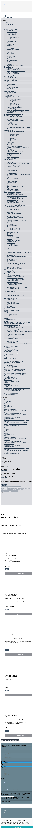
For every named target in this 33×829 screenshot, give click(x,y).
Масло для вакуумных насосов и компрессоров (17, 322)
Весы (8, 227)
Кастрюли (10, 236)
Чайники (9, 143)
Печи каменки (8, 309)
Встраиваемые (11, 255)
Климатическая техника (10, 298)
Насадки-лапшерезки (16, 209)
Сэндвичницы (11, 59)
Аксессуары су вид (12, 87)
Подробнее (4, 470)
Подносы (9, 247)
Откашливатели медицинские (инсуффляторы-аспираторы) (15, 121)
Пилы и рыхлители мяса (14, 213)
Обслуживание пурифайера (11, 75)
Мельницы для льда (13, 79)
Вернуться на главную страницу (10, 740)
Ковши (9, 233)
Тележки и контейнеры (13, 267)
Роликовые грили (12, 184)
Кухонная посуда (12, 241)
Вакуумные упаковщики (10, 80)
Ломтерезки (10, 48)
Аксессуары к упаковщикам (14, 81)
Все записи (4, 485)
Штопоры (9, 95)
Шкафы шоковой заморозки (14, 204)
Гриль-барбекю (14, 38)
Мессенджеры (4, 779)
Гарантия (6, 402)
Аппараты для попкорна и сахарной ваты (18, 163)
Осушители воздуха (12, 304)
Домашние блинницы (13, 41)
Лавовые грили (11, 175)
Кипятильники (11, 138)
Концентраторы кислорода (14, 99)
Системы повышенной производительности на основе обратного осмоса (17, 340)
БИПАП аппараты (15, 126)
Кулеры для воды (9, 274)
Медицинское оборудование (12, 115)
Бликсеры (10, 212)
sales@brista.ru (8, 757)
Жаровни (9, 239)
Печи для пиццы (11, 182)
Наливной (13, 139)
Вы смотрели (9, 24)
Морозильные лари (12, 200)
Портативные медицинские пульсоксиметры (14, 108)
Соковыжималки (11, 150)
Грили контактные (15, 37)
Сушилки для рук (12, 259)
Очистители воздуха (13, 303)
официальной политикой (7, 796)
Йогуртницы (10, 45)
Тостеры (12, 36)
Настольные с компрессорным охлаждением (15, 296)
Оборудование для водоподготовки (14, 270)
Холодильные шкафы (13, 193)
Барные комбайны (12, 32)
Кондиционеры (11, 300)
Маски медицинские (12, 119)
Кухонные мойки (11, 260)
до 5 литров (13, 102)
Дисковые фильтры (12, 338)
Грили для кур (11, 169)
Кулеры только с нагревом (14, 286)
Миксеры (9, 154)
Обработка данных (9, 775)
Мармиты (9, 177)
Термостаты (10, 85)
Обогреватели (11, 302)
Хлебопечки (10, 64)
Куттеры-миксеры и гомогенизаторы (17, 214)
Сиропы (6, 321)
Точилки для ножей (12, 60)
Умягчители (10, 271)
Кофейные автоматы (16, 134)
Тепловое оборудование (10, 161)
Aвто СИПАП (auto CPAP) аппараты (20, 127)
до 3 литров (13, 100)
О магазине (7, 403)
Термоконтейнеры (12, 188)
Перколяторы (11, 142)
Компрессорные (11, 92)
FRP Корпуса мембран (13, 335)
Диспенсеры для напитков (14, 146)
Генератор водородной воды (12, 89)
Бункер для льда (11, 77)
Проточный (13, 141)
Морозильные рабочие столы (15, 201)
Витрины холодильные (13, 197)
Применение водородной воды (12, 413)
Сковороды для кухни (13, 237)
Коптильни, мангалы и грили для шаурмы (18, 174)
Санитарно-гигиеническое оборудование (15, 256)
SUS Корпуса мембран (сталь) (15, 334)
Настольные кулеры (9, 291)
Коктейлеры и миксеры (13, 106)
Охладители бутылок (13, 157)
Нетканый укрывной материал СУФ (17, 343)
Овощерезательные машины (15, 217)
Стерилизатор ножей (13, 264)
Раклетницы (13, 40)
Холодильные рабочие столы (15, 194)
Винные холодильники (10, 91)
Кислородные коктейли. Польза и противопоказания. (13, 418)
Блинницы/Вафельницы (13, 166)
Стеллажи (10, 290)
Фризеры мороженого (13, 158)
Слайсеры (10, 222)
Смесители (10, 261)
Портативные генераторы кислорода (14, 114)
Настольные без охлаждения (15, 294)
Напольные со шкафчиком (14, 283)
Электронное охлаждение (14, 280)
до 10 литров (13, 103)
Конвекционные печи (13, 173)
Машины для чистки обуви (14, 268)
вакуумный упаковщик (12, 489)
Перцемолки (10, 44)
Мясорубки (10, 224)
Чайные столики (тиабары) (14, 275)
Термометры (10, 128)
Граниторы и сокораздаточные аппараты (18, 147)
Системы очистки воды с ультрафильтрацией (14, 329)
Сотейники (10, 235)
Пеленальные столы (13, 313)
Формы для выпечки (12, 232)
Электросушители (12, 307)
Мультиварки (10, 50)
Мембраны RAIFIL (12, 326)
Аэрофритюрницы (12, 30)
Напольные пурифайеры (14, 68)
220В (2, 487)
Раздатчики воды (12, 284)
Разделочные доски (12, 245)
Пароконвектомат (12, 181)
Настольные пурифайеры (14, 69)
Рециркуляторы (11, 123)
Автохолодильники (9, 159)
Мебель (6, 311)
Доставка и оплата (9, 399)
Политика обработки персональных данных (16, 422)
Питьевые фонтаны (12, 72)
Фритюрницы (10, 63)
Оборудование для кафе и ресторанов (14, 205)
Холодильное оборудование (12, 192)
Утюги (8, 61)
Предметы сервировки (13, 240)
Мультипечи (10, 52)
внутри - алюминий (13, 491)
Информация (7, 401)
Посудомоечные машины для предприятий (19, 252)
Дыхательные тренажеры (14, 98)
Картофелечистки (12, 225)
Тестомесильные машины (14, 206)
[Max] (4, 782)
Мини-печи (10, 54)
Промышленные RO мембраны (15, 327)
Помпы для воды (15, 288)
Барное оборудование (10, 130)
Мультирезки (10, 53)
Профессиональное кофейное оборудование (15, 132)
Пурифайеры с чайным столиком (16, 71)
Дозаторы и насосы (12, 118)
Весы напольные (15, 229)
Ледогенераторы (8, 76)
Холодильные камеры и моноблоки (17, 196)
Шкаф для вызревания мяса (15, 198)
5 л (4, 487)
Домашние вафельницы (13, 42)
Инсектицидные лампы (13, 266)
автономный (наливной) (12, 488)
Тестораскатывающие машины (15, 208)
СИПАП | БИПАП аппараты (14, 124)
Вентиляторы (10, 299)
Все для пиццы (11, 244)
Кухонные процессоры (13, 210)
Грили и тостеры (11, 34)
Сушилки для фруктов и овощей (16, 218)
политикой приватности (9, 825)
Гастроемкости (11, 243)
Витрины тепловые (12, 167)
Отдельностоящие (12, 253)
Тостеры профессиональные (15, 186)
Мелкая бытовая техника (11, 29)
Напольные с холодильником (15, 278)
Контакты (6, 405)
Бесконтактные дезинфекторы (15, 116)
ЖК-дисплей (8, 487)
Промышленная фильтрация (12, 325)
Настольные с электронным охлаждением (19, 292)
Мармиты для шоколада (14, 153)
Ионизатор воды (8, 88)
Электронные (11, 93)
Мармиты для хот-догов (13, 178)
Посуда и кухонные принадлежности (14, 231)
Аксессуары (13, 136)
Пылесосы (10, 57)
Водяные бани (11, 84)
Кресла (9, 317)
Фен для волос (11, 257)
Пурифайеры (7, 67)
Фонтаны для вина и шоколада (15, 151)
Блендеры (10, 149)
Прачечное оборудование (11, 319)
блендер (21, 488)
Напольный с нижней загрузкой (15, 276)
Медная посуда (11, 249)
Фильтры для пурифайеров (11, 73)
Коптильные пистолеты (13, 46)
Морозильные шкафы (13, 202)
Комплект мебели (12, 314)
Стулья (9, 315)
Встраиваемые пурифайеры (11, 425)
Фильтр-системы (11, 272)
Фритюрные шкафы (12, 189)
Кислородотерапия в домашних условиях (15, 424)
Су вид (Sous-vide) (9, 83)
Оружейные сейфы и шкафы (12, 310)
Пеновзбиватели (11, 145)
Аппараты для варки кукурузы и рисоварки (19, 165)
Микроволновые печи (13, 49)
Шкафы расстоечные (13, 190)
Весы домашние (11, 33)
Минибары (10, 155)
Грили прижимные (12, 170)
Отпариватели (11, 56)
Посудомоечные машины (11, 251)
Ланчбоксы (7, 318)
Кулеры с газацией (12, 282)
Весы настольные (15, 228)
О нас (5, 771)
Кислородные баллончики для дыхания (18, 110)
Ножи (8, 248)
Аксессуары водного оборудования (17, 287)
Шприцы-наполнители (13, 216)
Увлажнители (10, 306)
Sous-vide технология (10, 409)
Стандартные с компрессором (15, 279)
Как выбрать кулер (9, 406)
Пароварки (10, 162)
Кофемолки (13, 135)
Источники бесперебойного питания (14, 323)
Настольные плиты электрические (16, 179)
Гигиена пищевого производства (16, 263)
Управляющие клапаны (13, 337)
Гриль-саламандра (12, 171)
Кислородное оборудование (11, 96)
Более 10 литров (15, 104)
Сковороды (10, 185)
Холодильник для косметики (15, 65)
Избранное (8, 23)
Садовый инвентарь (9, 342)
